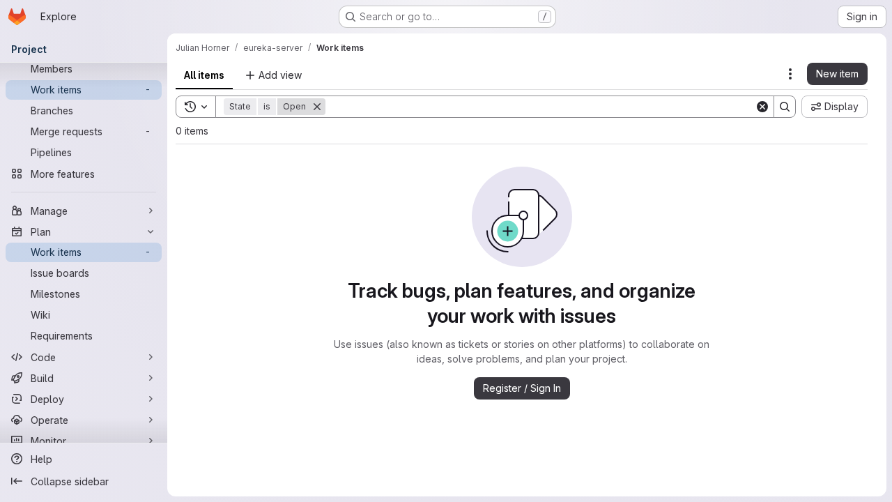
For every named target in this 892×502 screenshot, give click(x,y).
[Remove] (317, 106)
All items (204, 75)
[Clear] (762, 106)
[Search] (785, 107)
